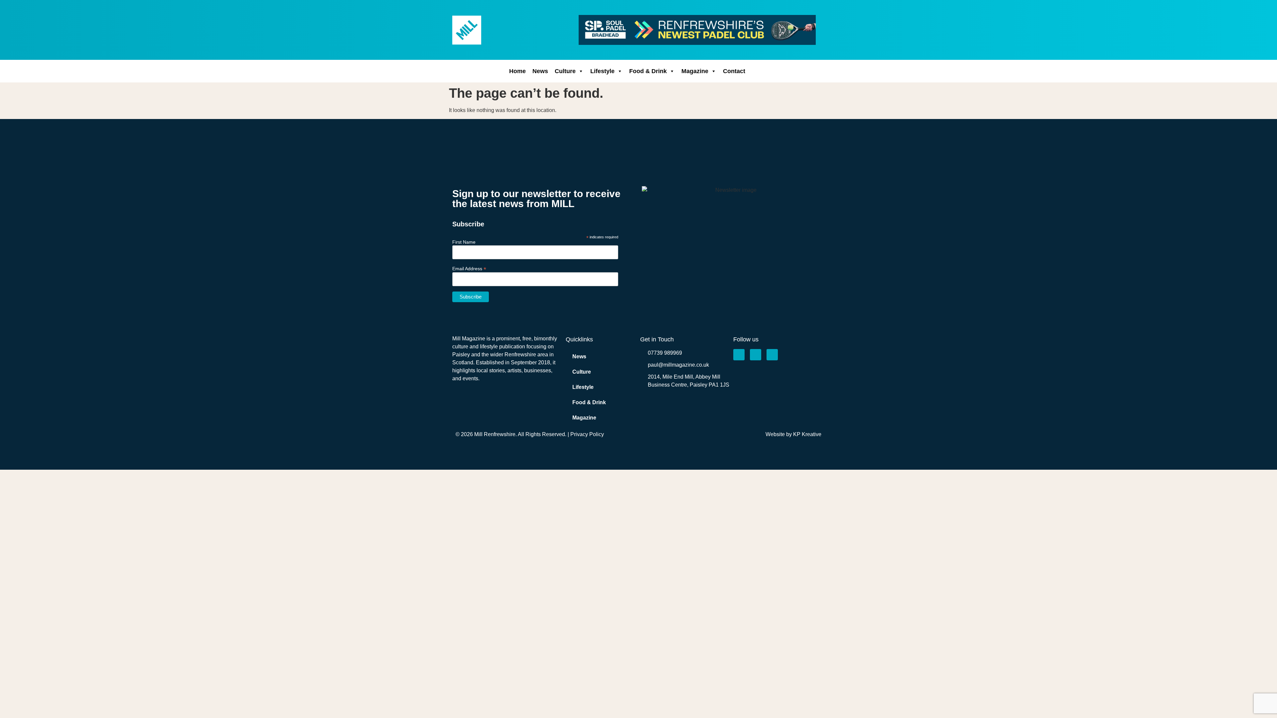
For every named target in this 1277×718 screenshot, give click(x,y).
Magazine (694, 71)
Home (517, 71)
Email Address (469, 268)
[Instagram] (755, 354)
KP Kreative (807, 434)
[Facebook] (739, 354)
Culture (565, 71)
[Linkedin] (772, 354)
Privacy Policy (587, 434)
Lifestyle (602, 71)
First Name (464, 242)
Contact (734, 71)
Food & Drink (648, 71)
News (540, 71)
